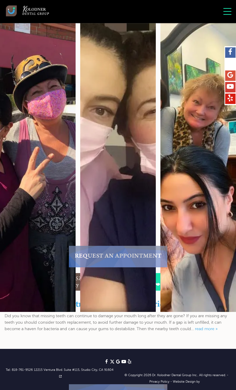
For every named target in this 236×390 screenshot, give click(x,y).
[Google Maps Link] (230, 75)
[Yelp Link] (230, 98)
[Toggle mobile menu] (227, 11)
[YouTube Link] (230, 87)
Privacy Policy (159, 381)
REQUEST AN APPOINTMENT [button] (118, 256)
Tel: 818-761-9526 (19, 370)
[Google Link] (118, 363)
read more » (206, 328)
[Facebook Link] (230, 52)
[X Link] (230, 64)
